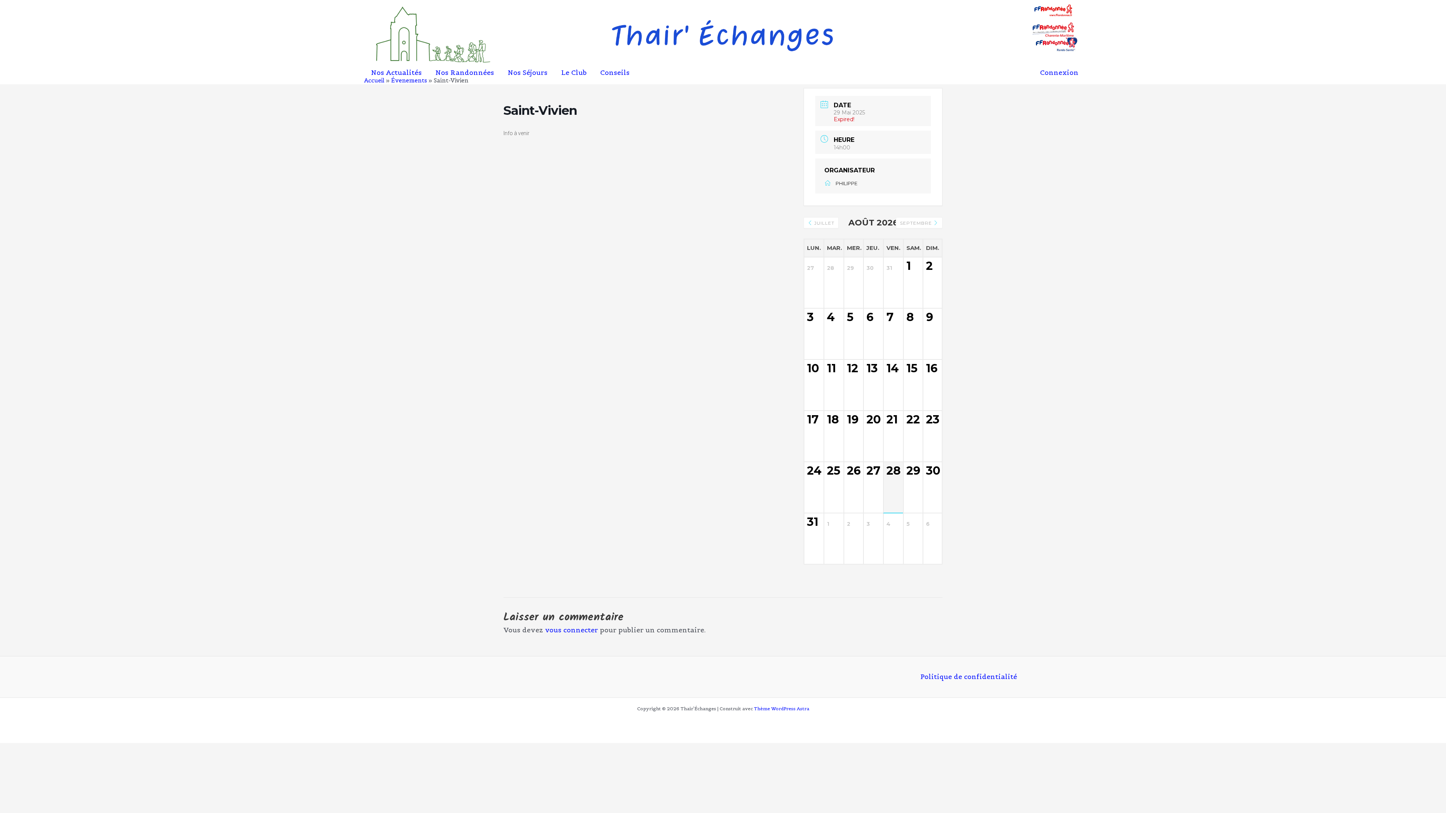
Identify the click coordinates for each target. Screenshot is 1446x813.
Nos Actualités (396, 72)
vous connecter (571, 630)
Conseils (615, 72)
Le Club (574, 72)
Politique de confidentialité (968, 677)
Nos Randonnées (464, 72)
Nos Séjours (528, 72)
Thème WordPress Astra (781, 708)
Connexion (1059, 72)
